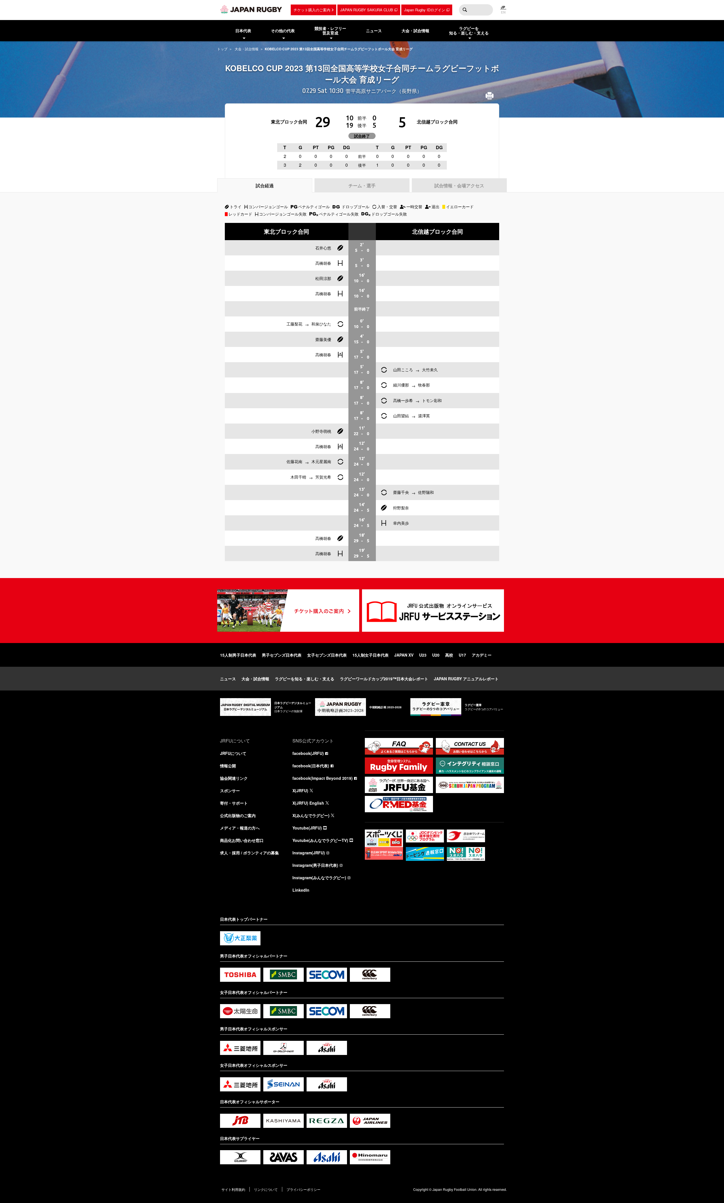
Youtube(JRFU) (307, 828)
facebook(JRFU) (308, 753)
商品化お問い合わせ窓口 (242, 840)
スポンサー (230, 790)
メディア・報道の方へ (240, 828)
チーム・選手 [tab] (362, 185)
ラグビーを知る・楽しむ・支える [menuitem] (469, 30)
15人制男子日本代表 (238, 655)
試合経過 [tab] (265, 185)
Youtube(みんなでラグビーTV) (320, 840)
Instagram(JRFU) (308, 852)
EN (503, 12)
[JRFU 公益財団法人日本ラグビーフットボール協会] (251, 9)
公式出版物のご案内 (238, 815)
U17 (462, 655)
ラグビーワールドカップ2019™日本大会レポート (384, 678)
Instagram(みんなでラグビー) (319, 877)
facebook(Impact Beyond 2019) (322, 778)
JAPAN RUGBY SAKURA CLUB (366, 9)
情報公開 (228, 765)
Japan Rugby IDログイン (424, 9)
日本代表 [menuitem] (243, 30)
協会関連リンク (234, 778)
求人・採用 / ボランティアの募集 (249, 852)
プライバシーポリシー (303, 1189)
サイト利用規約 (233, 1189)
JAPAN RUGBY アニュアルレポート (466, 678)
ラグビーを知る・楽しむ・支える (304, 678)
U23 (422, 655)
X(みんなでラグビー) (310, 815)
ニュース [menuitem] (374, 30)
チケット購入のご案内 (312, 9)
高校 (449, 655)
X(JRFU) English (308, 803)
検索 (464, 10)
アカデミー (482, 655)
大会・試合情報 (246, 48)
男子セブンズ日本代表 (281, 655)
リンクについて (266, 1189)
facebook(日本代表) (310, 765)
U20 (435, 655)
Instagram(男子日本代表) (315, 865)
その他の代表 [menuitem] (283, 30)
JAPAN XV (403, 655)
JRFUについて (233, 753)
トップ (222, 48)
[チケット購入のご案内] (288, 610)
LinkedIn (300, 890)
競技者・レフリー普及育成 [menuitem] (330, 30)
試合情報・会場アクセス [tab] (459, 185)
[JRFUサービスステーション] (433, 610)
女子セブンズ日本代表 (327, 655)
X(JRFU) (300, 790)
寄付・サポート (234, 803)
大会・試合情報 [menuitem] (415, 30)
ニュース (228, 678)
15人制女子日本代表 (370, 655)
